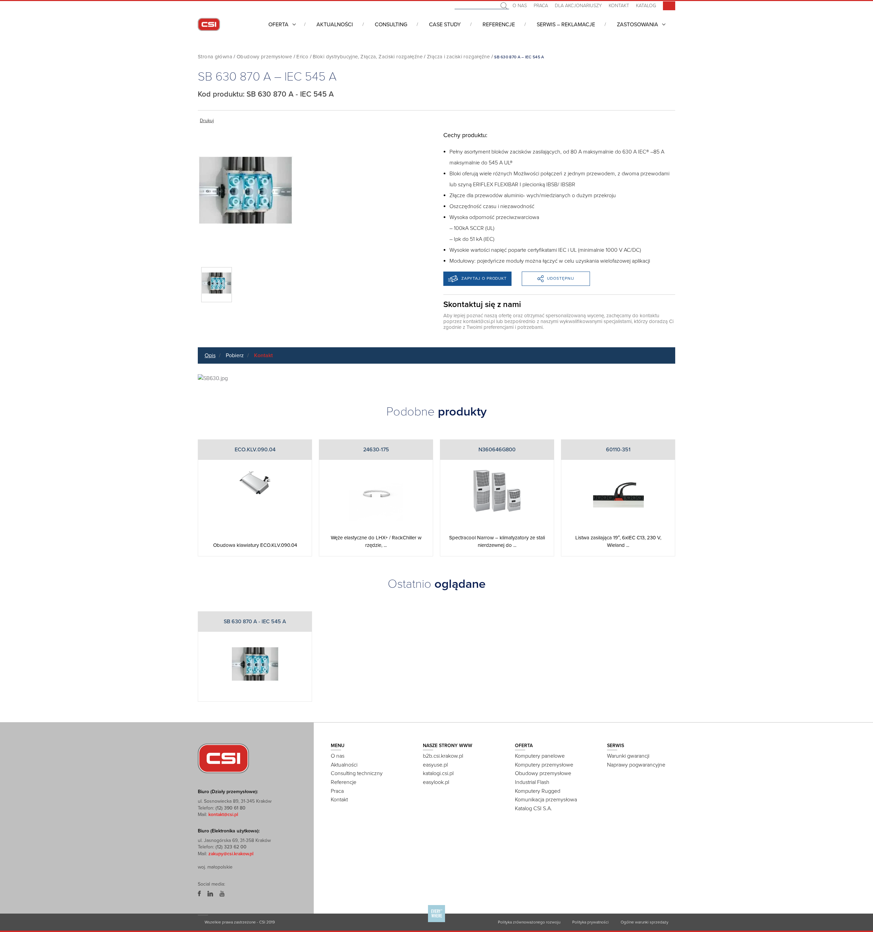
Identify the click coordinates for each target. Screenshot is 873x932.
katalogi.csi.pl (438, 773)
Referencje (499, 24)
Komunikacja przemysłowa (546, 799)
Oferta (278, 24)
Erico (302, 57)
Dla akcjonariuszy (578, 6)
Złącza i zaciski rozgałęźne (458, 57)
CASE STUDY (445, 24)
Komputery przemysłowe (544, 764)
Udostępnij (560, 278)
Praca (541, 6)
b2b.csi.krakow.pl (443, 756)
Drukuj (207, 120)
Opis (210, 355)
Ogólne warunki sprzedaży (644, 922)
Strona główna (215, 57)
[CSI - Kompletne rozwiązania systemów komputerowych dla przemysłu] (223, 758)
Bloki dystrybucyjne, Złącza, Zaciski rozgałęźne (368, 57)
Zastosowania (637, 24)
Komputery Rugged (537, 791)
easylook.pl (436, 782)
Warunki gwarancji (628, 756)
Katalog (646, 6)
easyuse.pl (435, 764)
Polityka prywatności (590, 922)
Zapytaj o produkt (484, 278)
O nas (520, 6)
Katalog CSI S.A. (533, 808)
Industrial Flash (532, 782)
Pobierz (235, 355)
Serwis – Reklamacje (566, 24)
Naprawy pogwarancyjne (636, 764)
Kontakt (619, 6)
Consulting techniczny (357, 773)
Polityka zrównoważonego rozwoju (529, 922)
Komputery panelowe (540, 756)
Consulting (391, 24)
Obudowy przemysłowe (264, 57)
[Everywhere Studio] (436, 921)
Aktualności (334, 24)
